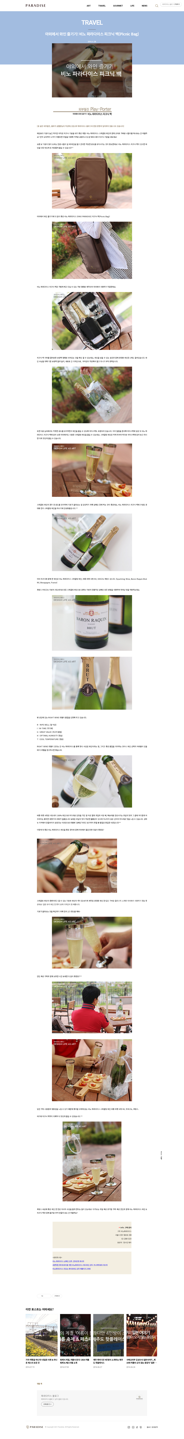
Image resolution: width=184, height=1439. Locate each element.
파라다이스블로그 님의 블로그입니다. (54, 1399)
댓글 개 (39, 1383)
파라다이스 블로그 (50, 1395)
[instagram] (129, 1427)
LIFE (132, 6)
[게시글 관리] (48, 1296)
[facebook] (137, 1427)
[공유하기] (45, 1296)
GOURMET (118, 6)
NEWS (144, 6)
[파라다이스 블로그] (36, 5)
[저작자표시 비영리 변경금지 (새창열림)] (65, 1296)
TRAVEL (102, 6)
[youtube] (133, 1427)
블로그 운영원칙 (152, 1427)
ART (89, 6)
